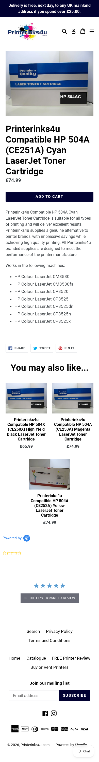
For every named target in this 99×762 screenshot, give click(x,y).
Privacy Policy (59, 631)
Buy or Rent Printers (49, 667)
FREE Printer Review (71, 658)
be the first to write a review (49, 598)
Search (33, 631)
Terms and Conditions (49, 640)
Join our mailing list (50, 683)
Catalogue (36, 658)
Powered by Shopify (71, 745)
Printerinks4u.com (35, 745)
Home (14, 658)
